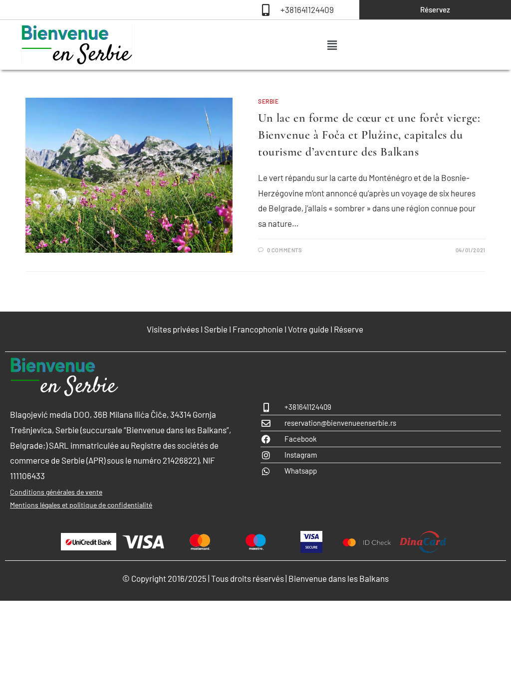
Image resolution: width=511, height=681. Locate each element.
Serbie (268, 101)
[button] (331, 44)
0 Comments (284, 250)
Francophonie (258, 329)
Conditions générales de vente (56, 492)
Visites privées (173, 329)
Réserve (349, 329)
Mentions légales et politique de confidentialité (81, 505)
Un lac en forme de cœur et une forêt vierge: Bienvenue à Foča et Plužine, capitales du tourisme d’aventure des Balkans (369, 135)
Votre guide (308, 329)
